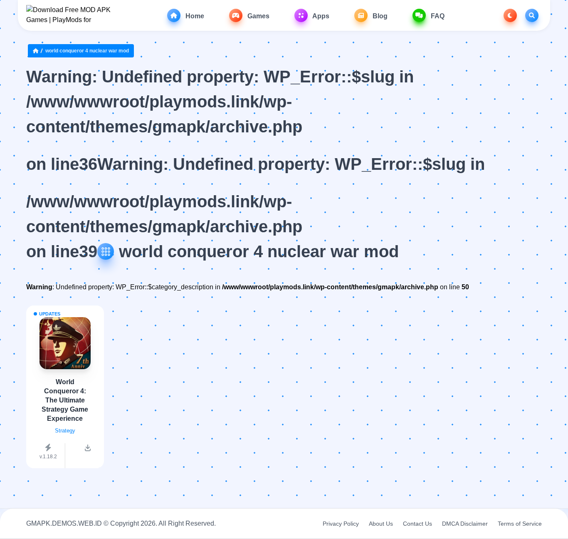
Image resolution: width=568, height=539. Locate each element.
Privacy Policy (341, 523)
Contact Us (417, 523)
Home (194, 16)
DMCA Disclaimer (465, 523)
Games (257, 16)
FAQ (437, 16)
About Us (381, 523)
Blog (379, 16)
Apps (320, 16)
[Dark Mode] (510, 15)
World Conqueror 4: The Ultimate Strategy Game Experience (65, 400)
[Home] (37, 50)
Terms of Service (520, 523)
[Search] (531, 15)
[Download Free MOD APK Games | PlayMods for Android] (68, 15)
